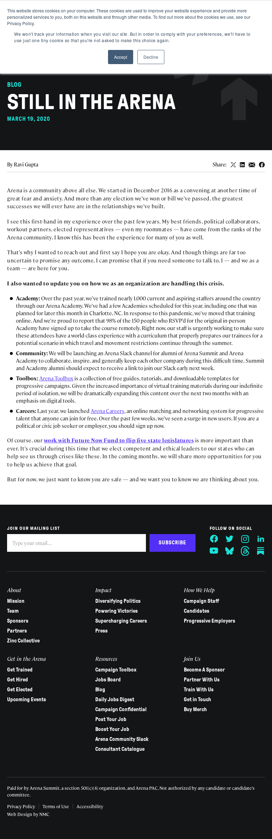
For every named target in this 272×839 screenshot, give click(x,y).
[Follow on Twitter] (229, 539)
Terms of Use (55, 806)
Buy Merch (195, 709)
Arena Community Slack (121, 739)
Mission (15, 601)
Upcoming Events (26, 699)
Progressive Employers (209, 621)
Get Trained (20, 670)
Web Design (19, 814)
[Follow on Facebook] (214, 539)
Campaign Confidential (121, 709)
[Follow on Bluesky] (229, 551)
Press (101, 631)
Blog (100, 689)
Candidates (196, 611)
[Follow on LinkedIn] (260, 539)
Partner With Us (202, 679)
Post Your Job (110, 719)
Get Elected (20, 689)
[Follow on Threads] (245, 551)
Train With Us (199, 689)
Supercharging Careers (121, 621)
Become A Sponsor (204, 670)
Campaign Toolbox (115, 670)
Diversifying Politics (118, 601)
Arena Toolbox (56, 378)
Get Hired (17, 679)
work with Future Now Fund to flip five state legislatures (119, 440)
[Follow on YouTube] (214, 551)
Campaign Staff (201, 601)
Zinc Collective (23, 641)
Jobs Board (108, 679)
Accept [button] (120, 57)
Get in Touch (197, 699)
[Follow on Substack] (260, 551)
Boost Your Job (112, 729)
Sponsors (17, 621)
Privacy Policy (21, 806)
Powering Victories (116, 611)
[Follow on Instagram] (245, 539)
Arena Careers (107, 410)
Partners (17, 631)
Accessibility (89, 806)
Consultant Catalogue (119, 749)
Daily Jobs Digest (114, 699)
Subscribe (172, 542)
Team (13, 611)
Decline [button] (150, 57)
